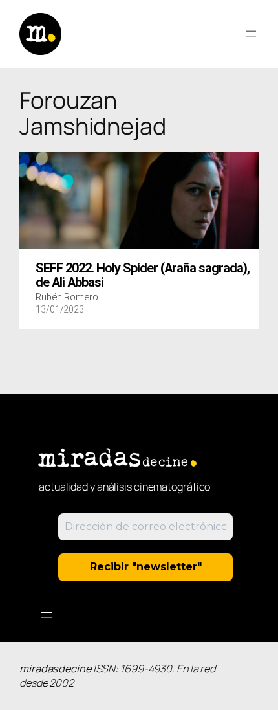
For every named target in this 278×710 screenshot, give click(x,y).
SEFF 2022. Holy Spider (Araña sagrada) (143, 275)
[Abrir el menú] (251, 33)
